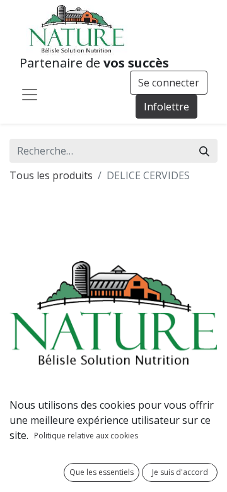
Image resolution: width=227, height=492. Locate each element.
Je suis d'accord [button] (180, 472)
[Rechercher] (204, 151)
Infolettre (166, 107)
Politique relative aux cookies (86, 435)
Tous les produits (51, 175)
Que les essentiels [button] (101, 472)
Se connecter (168, 83)
